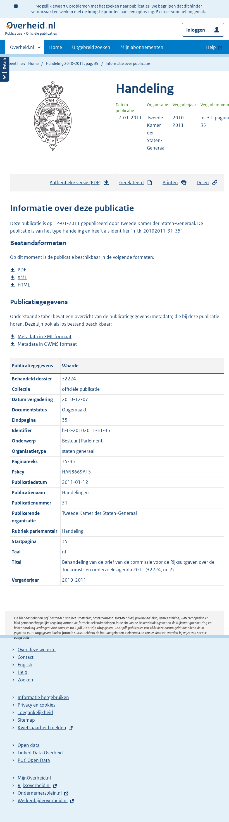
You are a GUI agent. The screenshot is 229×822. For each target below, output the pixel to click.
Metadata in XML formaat (44, 336)
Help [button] (211, 47)
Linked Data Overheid (40, 753)
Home (55, 47)
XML (22, 277)
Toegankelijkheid (35, 712)
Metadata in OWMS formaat (47, 344)
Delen (203, 182)
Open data (29, 745)
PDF (22, 270)
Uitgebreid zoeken (91, 47)
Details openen (4, 68)
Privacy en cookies (36, 705)
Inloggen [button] (195, 30)
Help (22, 672)
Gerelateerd (131, 182)
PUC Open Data (34, 760)
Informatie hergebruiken (43, 697)
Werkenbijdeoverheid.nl (43, 800)
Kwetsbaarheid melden (42, 727)
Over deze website (37, 649)
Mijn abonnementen (141, 47)
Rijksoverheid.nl (34, 785)
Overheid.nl (22, 49)
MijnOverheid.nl (34, 778)
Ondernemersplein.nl (40, 793)
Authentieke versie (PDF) (77, 184)
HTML (24, 285)
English (25, 665)
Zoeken (25, 680)
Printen (170, 182)
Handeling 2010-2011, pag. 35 (72, 63)
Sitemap (26, 720)
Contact (26, 657)
